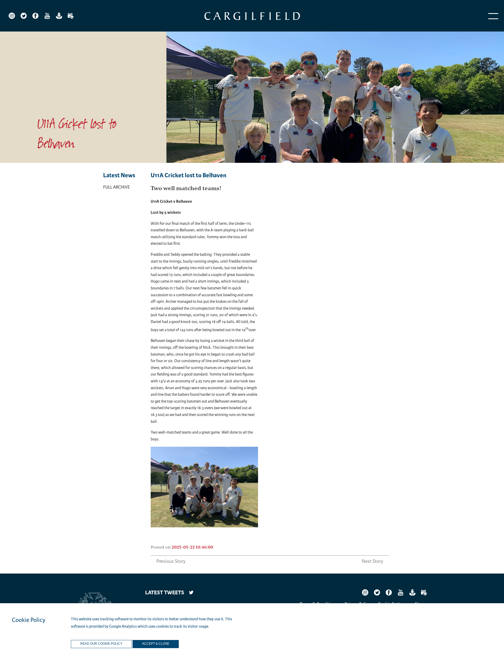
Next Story (372, 561)
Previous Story (171, 561)
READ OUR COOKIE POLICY (101, 644)
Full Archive (116, 187)
